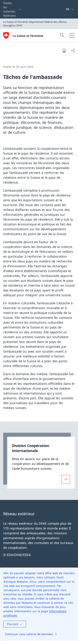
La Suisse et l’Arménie (28, 36)
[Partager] (72, 50)
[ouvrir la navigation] (72, 35)
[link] (39, 461)
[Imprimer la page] (64, 50)
